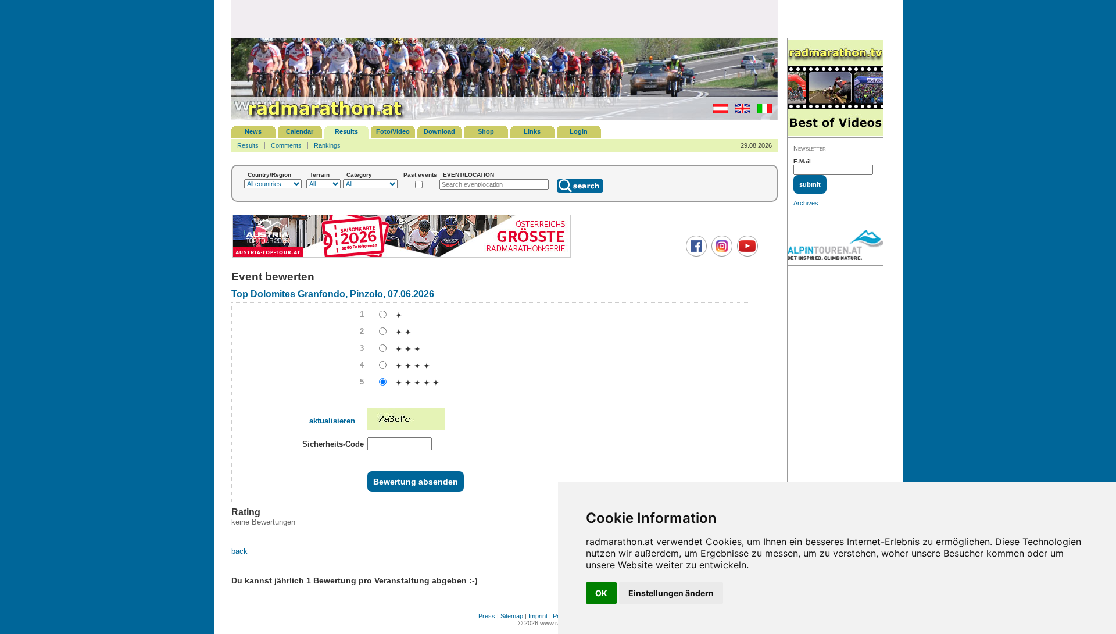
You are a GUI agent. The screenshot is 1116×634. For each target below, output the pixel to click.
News (253, 131)
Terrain (320, 175)
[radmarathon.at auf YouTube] (746, 254)
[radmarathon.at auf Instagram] (720, 254)
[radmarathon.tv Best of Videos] (836, 88)
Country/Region (269, 175)
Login (579, 131)
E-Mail (802, 161)
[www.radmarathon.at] (318, 117)
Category (359, 175)
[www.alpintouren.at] (836, 246)
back (239, 551)
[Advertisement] (505, 18)
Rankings (327, 145)
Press (486, 615)
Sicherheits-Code (333, 444)
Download (439, 131)
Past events (420, 175)
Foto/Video (393, 131)
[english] (739, 111)
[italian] (762, 111)
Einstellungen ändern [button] (671, 593)
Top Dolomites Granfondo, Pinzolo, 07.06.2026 (332, 294)
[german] (717, 111)
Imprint (538, 615)
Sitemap (511, 615)
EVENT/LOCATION (468, 175)
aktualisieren (332, 420)
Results (346, 131)
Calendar (299, 131)
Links (532, 131)
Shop (486, 131)
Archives (805, 203)
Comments (286, 145)
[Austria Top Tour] (402, 256)
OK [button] (601, 593)
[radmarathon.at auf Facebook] (695, 254)
